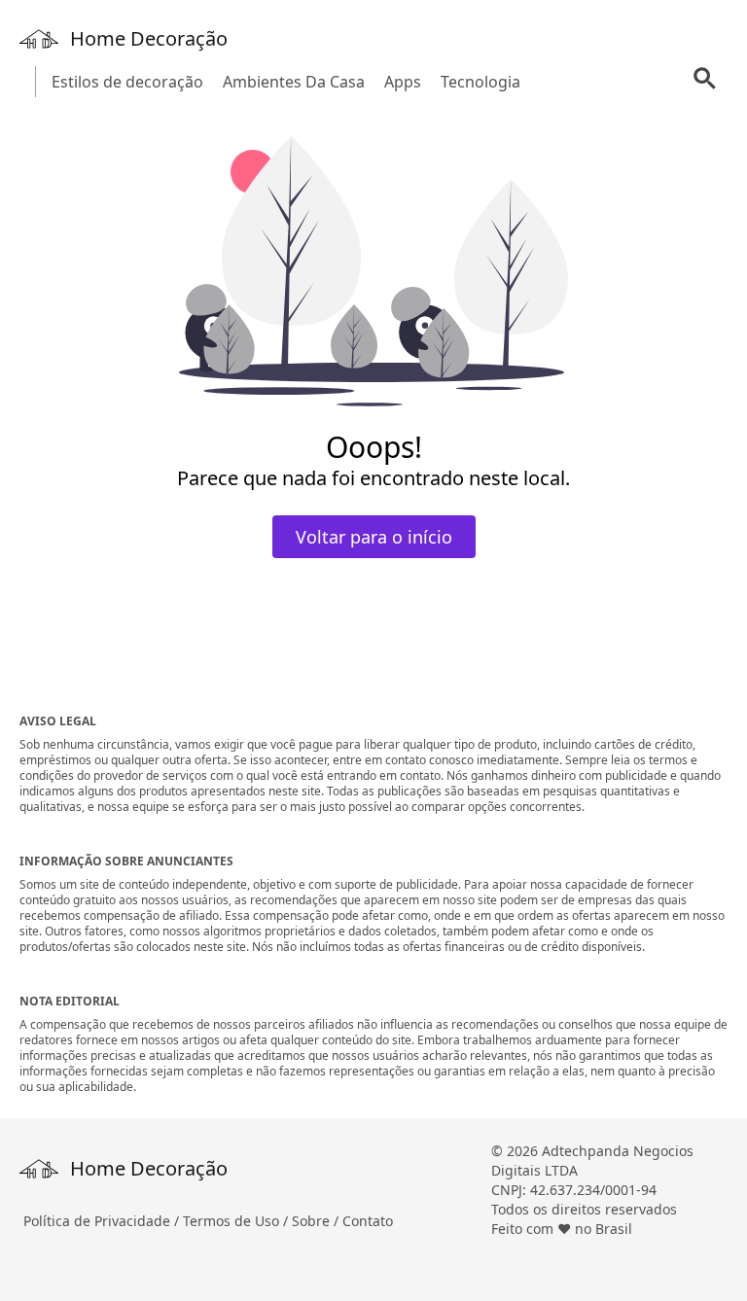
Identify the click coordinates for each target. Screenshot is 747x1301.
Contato (367, 1221)
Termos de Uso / (237, 1221)
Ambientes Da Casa (294, 81)
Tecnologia (480, 81)
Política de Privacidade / (103, 1221)
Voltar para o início (374, 536)
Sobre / (317, 1221)
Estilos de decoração (127, 81)
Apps (402, 81)
